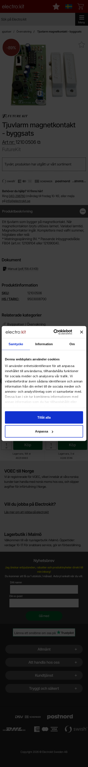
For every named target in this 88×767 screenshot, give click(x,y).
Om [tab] (72, 344)
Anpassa (41, 431)
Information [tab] (44, 344)
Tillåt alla (44, 417)
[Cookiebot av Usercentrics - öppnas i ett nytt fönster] (54, 332)
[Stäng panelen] (81, 331)
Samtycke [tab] (16, 344)
